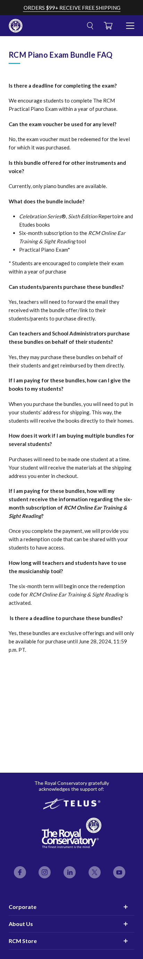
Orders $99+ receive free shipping (72, 8)
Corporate (22, 906)
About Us (21, 923)
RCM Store (23, 940)
